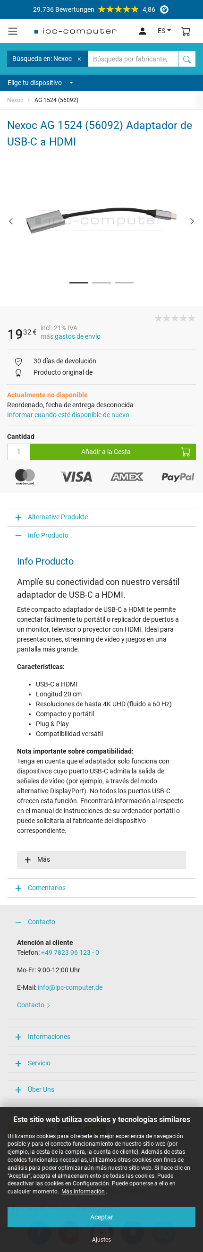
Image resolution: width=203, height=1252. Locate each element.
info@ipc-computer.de (70, 987)
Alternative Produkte (58, 517)
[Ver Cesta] (186, 31)
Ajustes (101, 1239)
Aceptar (101, 1217)
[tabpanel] (101, 220)
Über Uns (41, 1089)
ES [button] (161, 30)
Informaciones (49, 1036)
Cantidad (20, 436)
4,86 (94, 9)
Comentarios (47, 888)
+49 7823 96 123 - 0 (70, 952)
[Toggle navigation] (12, 31)
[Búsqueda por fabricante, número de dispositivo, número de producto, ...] (187, 59)
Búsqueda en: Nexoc (42, 58)
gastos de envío (78, 336)
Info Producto (48, 535)
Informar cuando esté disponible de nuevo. (69, 415)
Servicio (39, 1063)
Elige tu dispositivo (35, 82)
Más (43, 859)
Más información (83, 1191)
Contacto (41, 922)
